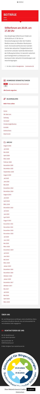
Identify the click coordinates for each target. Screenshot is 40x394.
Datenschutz (7, 131)
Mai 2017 (6, 289)
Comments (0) (29, 66)
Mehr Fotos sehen (9, 103)
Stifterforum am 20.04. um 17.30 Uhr (18, 29)
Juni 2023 (6, 214)
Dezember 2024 (8, 188)
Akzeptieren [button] (31, 389)
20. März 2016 (11, 66)
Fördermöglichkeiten (10, 124)
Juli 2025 (6, 178)
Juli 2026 (6, 149)
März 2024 (7, 204)
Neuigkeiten (20, 66)
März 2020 (7, 246)
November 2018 (8, 273)
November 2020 (8, 233)
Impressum (7, 134)
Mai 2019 (6, 260)
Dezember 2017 (8, 282)
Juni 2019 (6, 256)
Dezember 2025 (8, 165)
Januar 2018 (7, 279)
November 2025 (8, 168)
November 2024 (8, 191)
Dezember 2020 (8, 230)
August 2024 (7, 194)
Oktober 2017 (8, 286)
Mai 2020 (6, 243)
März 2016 (7, 302)
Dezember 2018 (8, 269)
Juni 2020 (6, 240)
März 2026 (7, 159)
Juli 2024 (6, 198)
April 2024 (7, 201)
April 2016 (7, 299)
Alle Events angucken (10, 90)
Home (5, 19)
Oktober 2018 (8, 276)
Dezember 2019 (8, 250)
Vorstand (6, 121)
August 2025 (7, 175)
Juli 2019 (6, 253)
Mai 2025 (6, 185)
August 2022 (7, 220)
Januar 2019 (7, 266)
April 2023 (7, 217)
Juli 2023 (6, 211)
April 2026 (7, 155)
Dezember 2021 (8, 224)
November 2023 (8, 207)
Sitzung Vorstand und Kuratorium (19, 84)
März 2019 (7, 263)
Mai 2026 (6, 152)
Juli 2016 (6, 292)
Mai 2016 (6, 295)
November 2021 (8, 227)
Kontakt (6, 127)
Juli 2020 (6, 237)
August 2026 (7, 146)
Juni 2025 (6, 181)
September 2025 (9, 172)
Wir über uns (7, 114)
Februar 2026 (8, 162)
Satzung (6, 118)
